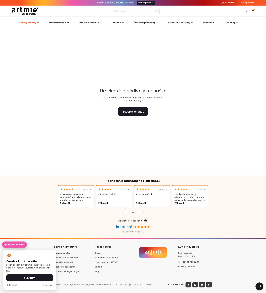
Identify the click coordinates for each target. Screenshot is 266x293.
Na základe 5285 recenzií (133, 232)
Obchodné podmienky (64, 267)
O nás (97, 253)
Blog (96, 271)
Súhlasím (29, 277)
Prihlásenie (229, 3)
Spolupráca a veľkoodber (106, 257)
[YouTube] (202, 284)
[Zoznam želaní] (247, 11)
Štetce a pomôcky (144, 22)
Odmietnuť (12, 285)
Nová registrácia (247, 3)
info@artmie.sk (188, 267)
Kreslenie (208, 22)
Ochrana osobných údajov (66, 271)
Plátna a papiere (89, 22)
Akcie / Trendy (27, 22)
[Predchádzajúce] (125, 211)
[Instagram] (195, 284)
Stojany (116, 22)
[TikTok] (209, 284)
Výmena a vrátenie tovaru (66, 257)
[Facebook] (188, 284)
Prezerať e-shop (133, 112)
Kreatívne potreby (179, 22)
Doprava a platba (62, 253)
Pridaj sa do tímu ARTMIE (106, 262)
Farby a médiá (57, 22)
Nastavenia (47, 285)
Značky (231, 22)
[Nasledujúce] (140, 211)
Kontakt (98, 267)
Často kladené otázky (64, 262)
